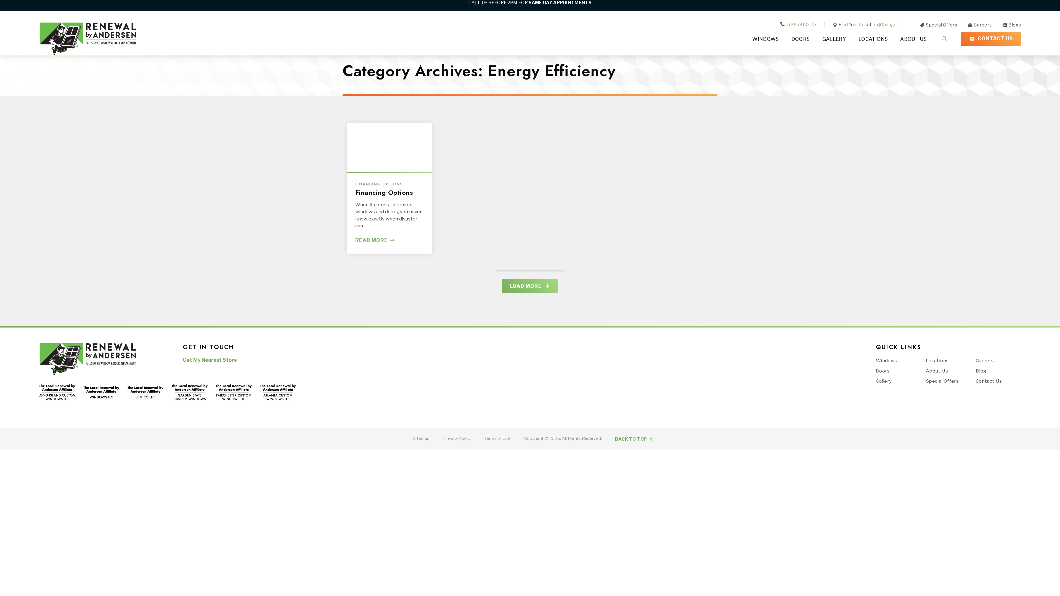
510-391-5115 (801, 24)
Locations (873, 39)
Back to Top (631, 439)
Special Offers (941, 25)
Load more (526, 286)
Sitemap (421, 438)
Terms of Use (497, 438)
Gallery (834, 39)
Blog (981, 371)
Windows (765, 39)
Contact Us (994, 38)
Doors (800, 39)
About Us (913, 39)
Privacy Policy (457, 438)
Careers (982, 25)
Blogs (1014, 25)
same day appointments (560, 2)
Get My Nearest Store (210, 360)
